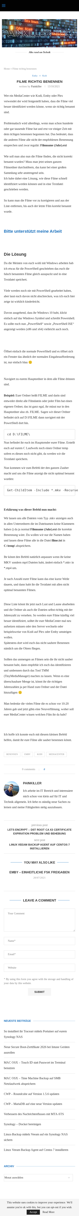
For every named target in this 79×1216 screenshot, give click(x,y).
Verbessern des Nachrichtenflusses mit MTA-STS (34, 1114)
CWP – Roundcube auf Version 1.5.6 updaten (31, 1094)
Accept (33, 1212)
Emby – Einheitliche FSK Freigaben (39, 872)
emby (27, 754)
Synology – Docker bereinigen (22, 1124)
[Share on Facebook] (49, 769)
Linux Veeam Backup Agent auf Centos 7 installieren (36, 1149)
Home (7, 68)
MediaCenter (56, 754)
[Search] (75, 5)
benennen (12, 754)
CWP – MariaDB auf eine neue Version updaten (33, 1103)
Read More (48, 1212)
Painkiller (36, 86)
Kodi (39, 754)
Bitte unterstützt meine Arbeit (33, 231)
